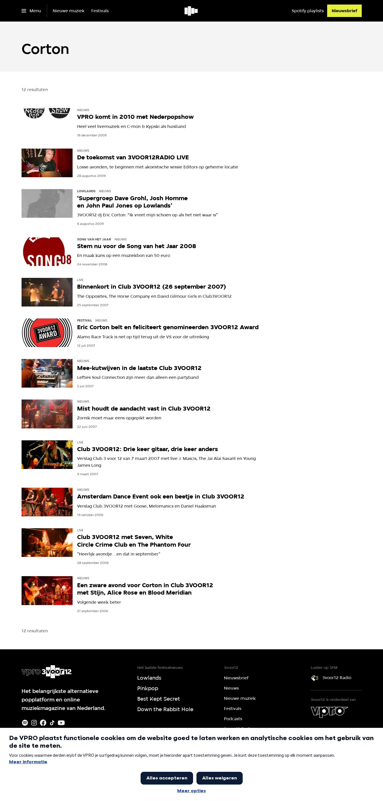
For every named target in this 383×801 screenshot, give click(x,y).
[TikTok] (52, 722)
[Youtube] (61, 722)
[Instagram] (34, 722)
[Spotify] (25, 722)
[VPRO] (329, 712)
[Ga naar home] (191, 10)
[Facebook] (43, 722)
